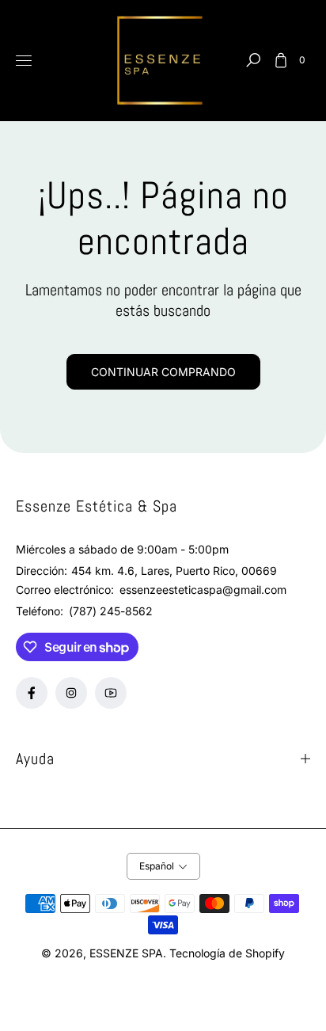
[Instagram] (71, 693)
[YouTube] (111, 693)
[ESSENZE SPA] (163, 61)
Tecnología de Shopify (227, 953)
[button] (253, 60)
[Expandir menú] (23, 60)
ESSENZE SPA (126, 953)
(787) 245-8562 (111, 611)
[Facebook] (31, 693)
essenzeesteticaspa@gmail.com (201, 589)
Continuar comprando (163, 372)
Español (156, 866)
